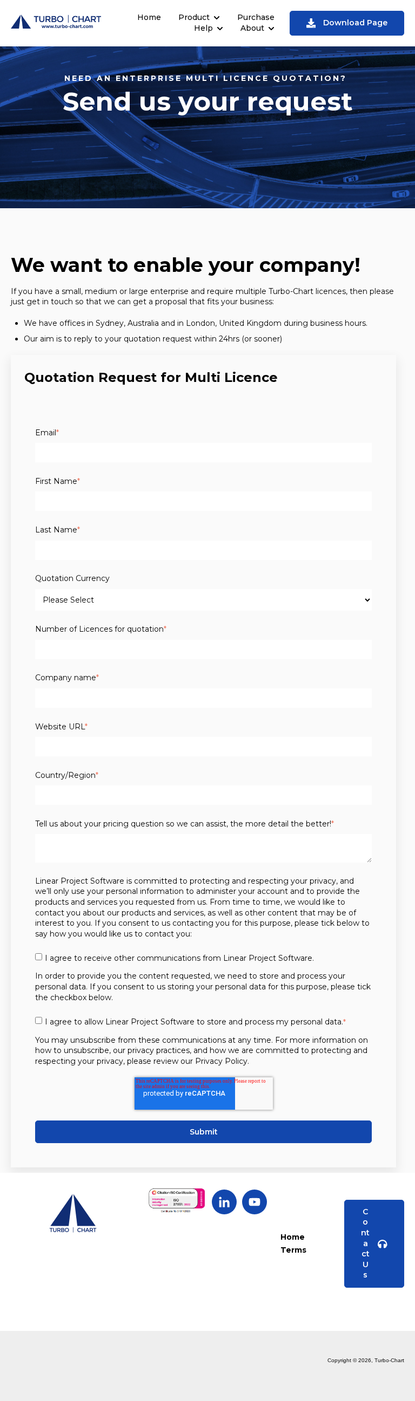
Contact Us (365, 1243)
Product (194, 17)
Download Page (355, 23)
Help (203, 28)
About (252, 28)
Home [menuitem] (292, 1237)
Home (149, 17)
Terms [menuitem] (293, 1250)
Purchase (256, 17)
